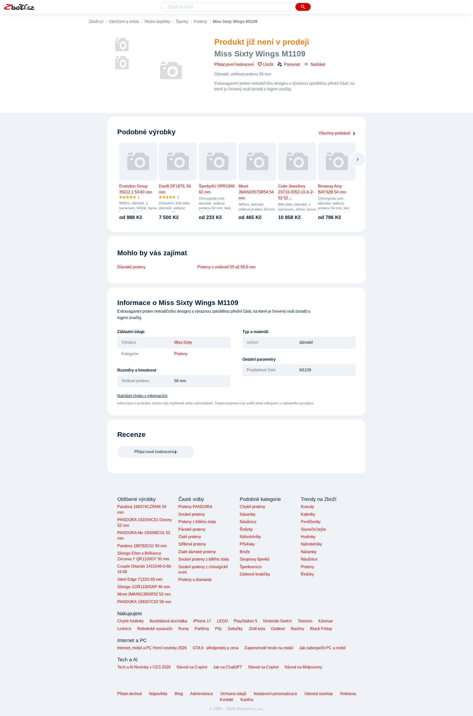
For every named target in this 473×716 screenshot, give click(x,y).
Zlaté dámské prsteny (197, 552)
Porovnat (292, 64)
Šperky (182, 21)
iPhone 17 (202, 621)
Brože (245, 552)
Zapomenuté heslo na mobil (268, 648)
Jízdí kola (257, 629)
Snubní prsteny (191, 514)
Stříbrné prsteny (192, 544)
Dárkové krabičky (255, 574)
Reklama (348, 694)
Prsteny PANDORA (195, 507)
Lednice (124, 629)
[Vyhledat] (303, 7)
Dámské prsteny (131, 267)
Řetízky (246, 529)
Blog (179, 694)
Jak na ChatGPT (227, 667)
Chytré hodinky (130, 621)
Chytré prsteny (252, 507)
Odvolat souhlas (318, 694)
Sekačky (235, 629)
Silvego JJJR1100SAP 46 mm (143, 587)
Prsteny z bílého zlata (197, 522)
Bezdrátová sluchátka (168, 621)
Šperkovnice (251, 567)
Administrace (201, 694)
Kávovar (325, 621)
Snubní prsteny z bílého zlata (203, 559)
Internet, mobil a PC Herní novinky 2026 (152, 648)
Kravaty (307, 507)
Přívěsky (247, 544)
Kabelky (308, 514)
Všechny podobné (334, 133)
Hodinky (308, 537)
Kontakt (226, 700)
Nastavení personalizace (275, 694)
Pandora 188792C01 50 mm (142, 546)
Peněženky (311, 522)
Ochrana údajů (233, 694)
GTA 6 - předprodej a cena (215, 648)
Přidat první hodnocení (234, 64)
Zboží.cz (96, 21)
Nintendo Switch (277, 621)
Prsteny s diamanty (195, 580)
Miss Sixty (183, 342)
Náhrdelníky (250, 537)
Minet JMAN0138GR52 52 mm (144, 594)
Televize (305, 621)
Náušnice (248, 522)
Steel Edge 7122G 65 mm (139, 579)
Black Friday (321, 629)
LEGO (222, 621)
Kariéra (246, 700)
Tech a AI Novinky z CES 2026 (144, 667)
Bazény (297, 629)
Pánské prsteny (191, 529)
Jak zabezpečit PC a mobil (322, 648)
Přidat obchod (129, 694)
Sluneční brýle (313, 529)
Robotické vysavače (154, 629)
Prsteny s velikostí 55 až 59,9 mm (226, 267)
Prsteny (200, 21)
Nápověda (158, 694)
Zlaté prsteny (189, 537)
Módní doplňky (157, 21)
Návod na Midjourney (303, 667)
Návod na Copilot (192, 667)
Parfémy (202, 629)
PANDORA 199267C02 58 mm (144, 602)
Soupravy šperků (254, 559)
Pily (218, 629)
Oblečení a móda (124, 21)
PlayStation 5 (245, 621)
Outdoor (278, 629)
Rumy (183, 629)
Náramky (247, 514)
